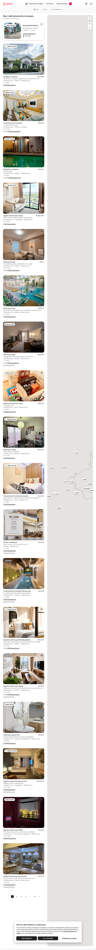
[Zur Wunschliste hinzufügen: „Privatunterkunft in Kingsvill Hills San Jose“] (41, 560)
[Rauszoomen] (90, 27)
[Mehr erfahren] (18, 18)
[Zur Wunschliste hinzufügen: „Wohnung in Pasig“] (41, 231)
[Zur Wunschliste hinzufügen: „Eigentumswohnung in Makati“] (41, 799)
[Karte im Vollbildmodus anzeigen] (90, 18)
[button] (29, 34)
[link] (8, 896)
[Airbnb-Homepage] (8, 4)
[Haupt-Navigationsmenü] (91, 4)
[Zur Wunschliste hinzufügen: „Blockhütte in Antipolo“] (41, 138)
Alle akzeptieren (27, 938)
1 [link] (12, 896)
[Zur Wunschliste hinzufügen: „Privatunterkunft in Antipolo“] (41, 92)
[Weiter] (39, 896)
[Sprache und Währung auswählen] (86, 4)
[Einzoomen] (90, 24)
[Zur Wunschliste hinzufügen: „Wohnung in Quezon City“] (41, 704)
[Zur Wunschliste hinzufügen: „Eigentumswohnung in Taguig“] (41, 655)
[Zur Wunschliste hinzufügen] (41, 24)
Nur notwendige (48, 938)
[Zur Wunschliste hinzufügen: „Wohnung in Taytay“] (41, 419)
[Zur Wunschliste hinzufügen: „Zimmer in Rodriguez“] (41, 511)
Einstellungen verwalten (69, 938)
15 (35, 896)
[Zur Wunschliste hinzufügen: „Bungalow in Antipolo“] (41, 46)
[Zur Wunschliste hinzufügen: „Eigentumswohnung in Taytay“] (41, 185)
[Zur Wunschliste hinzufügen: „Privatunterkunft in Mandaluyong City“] (41, 465)
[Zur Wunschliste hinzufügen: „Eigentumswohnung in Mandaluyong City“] (41, 609)
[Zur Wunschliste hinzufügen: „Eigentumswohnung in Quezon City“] (41, 750)
